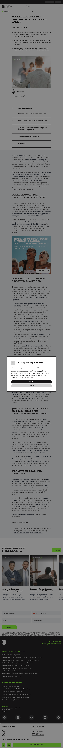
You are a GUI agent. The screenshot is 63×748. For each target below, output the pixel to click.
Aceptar (31, 382)
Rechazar (31, 386)
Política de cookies (29, 377)
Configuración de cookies (33, 373)
